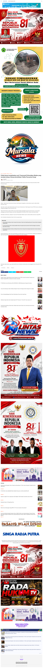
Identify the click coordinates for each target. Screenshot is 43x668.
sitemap (21, 657)
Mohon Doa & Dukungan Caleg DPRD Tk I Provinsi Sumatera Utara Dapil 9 (13, 507)
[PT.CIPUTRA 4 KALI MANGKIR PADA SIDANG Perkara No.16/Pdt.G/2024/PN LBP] (40, 493)
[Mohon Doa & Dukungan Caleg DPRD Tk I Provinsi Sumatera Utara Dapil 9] (40, 509)
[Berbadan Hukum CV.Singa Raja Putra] (40, 504)
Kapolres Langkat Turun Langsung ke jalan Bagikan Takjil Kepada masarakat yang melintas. (17, 496)
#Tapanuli (12, 267)
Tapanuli (10, 173)
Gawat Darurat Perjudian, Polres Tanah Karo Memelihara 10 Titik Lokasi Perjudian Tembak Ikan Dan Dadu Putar (18, 486)
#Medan (8, 267)
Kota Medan (5, 173)
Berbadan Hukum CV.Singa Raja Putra (7, 502)
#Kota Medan (3, 267)
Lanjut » (40, 653)
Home (2, 173)
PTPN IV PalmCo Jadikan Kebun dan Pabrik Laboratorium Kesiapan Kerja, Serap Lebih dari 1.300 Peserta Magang (22, 646)
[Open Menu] (1, 1)
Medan (8, 173)
